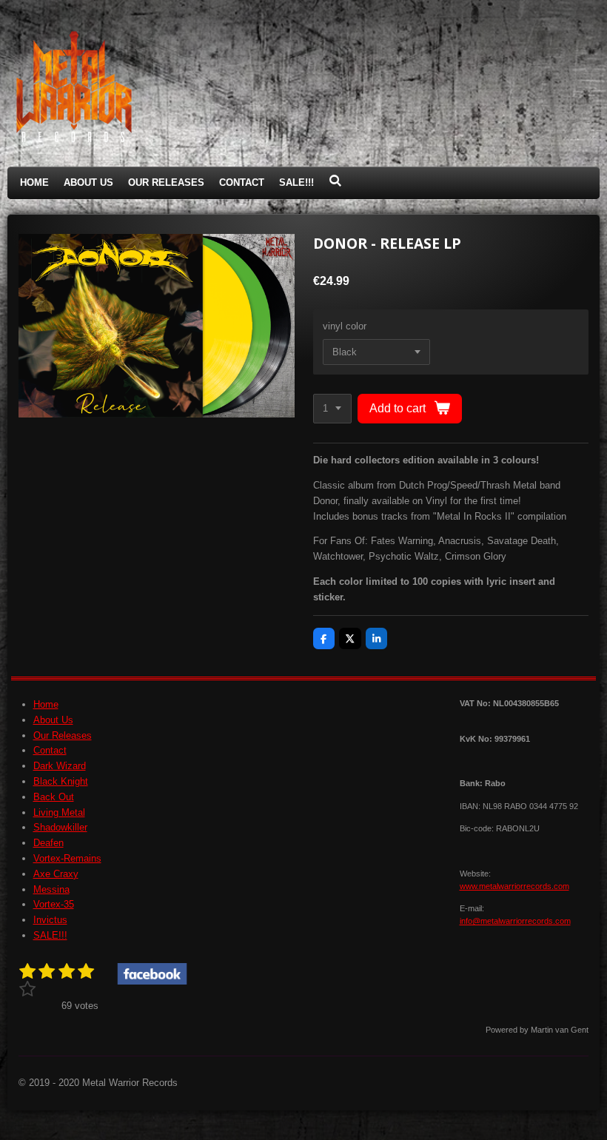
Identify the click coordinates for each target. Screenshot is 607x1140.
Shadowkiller (60, 827)
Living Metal (59, 812)
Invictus (50, 919)
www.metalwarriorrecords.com (514, 886)
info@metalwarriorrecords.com (515, 920)
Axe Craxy (55, 873)
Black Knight (60, 781)
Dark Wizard (59, 765)
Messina (51, 889)
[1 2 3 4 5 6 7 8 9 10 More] (332, 409)
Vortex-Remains (67, 858)
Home (45, 704)
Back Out (53, 796)
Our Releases (62, 735)
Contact (50, 750)
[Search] (335, 181)
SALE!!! (50, 935)
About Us (53, 719)
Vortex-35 (53, 904)
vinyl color (344, 326)
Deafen (48, 842)
